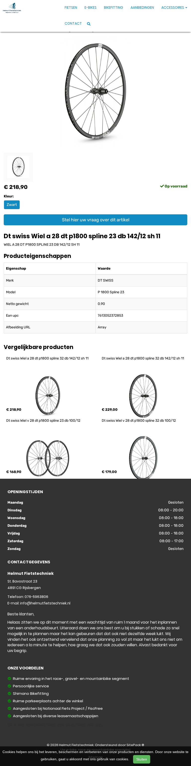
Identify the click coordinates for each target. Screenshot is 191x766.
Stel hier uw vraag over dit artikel (95, 220)
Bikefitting (113, 7)
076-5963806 (36, 596)
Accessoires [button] (173, 7)
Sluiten (141, 759)
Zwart (12, 204)
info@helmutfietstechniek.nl (45, 603)
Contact (73, 23)
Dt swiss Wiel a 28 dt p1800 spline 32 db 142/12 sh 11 (47, 358)
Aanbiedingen (142, 7)
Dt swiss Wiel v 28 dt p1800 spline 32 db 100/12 (139, 420)
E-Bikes (90, 7)
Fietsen (71, 7)
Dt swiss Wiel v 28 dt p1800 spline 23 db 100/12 (43, 420)
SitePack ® (135, 745)
